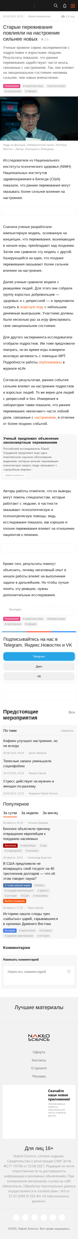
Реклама (39, 1076)
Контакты (39, 1060)
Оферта (39, 1052)
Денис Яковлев (37, 753)
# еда (43, 845)
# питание (32, 850)
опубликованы (50, 362)
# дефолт (43, 890)
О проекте (39, 1068)
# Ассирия (46, 930)
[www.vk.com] (25, 1217)
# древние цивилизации (19, 935)
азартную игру (31, 307)
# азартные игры (33, 86)
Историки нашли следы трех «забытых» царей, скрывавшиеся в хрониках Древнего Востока (30, 919)
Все (72, 712)
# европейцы (28, 845)
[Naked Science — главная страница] (21, 5)
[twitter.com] (16, 1217)
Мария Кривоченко (39, 16)
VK (39, 676)
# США (25, 895)
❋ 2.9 (44, 39)
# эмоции (30, 91)
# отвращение (13, 850)
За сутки (10, 813)
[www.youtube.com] (34, 1217)
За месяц (50, 813)
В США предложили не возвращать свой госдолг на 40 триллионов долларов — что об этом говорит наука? (29, 871)
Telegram (39, 656)
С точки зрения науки (17, 885)
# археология (27, 930)
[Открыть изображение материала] (39, 118)
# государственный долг (19, 890)
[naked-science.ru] (62, 1217)
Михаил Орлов (37, 773)
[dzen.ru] (43, 1217)
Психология (12, 86)
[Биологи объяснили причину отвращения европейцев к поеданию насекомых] (68, 834)
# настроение (13, 91)
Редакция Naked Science (43, 793)
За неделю (29, 813)
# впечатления (56, 86)
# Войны (40, 885)
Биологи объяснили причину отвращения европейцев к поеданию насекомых (26, 834)
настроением (45, 417)
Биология (10, 845)
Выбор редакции (15, 901)
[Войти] (73, 6)
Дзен (39, 666)
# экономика (40, 895)
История (10, 930)
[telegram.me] (52, 1217)
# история (11, 895)
